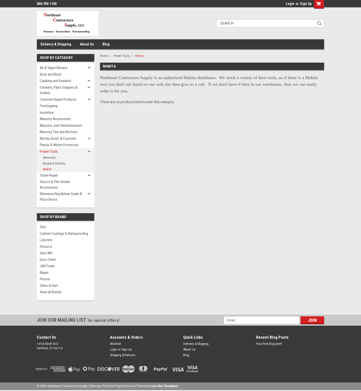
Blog (106, 44)
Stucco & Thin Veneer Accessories (55, 185)
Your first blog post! (269, 344)
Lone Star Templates (164, 386)
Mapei (44, 272)
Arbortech (49, 157)
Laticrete (46, 240)
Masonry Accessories (55, 119)
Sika (43, 227)
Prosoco (46, 246)
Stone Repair (49, 175)
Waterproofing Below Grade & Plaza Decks (61, 197)
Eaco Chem (48, 259)
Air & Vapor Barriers (53, 68)
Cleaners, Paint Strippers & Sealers (59, 90)
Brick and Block (51, 74)
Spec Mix (46, 253)
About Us (87, 44)
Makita (47, 169)
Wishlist (115, 344)
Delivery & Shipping (56, 44)
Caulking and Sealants (55, 81)
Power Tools (49, 151)
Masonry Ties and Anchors (58, 132)
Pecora (45, 279)
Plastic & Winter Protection (59, 145)
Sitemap (95, 386)
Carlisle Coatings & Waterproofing (64, 233)
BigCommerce (126, 386)
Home (104, 55)
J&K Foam (47, 266)
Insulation (47, 112)
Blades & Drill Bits (54, 163)
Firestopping (48, 106)
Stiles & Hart (49, 285)
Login (290, 4)
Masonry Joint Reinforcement (61, 125)
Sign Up (306, 4)
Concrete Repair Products (58, 99)
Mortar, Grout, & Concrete (58, 138)
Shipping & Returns (122, 355)
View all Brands (50, 292)
